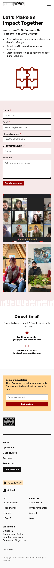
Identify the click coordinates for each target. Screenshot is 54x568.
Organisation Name (14, 146)
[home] (14, 4)
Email (6, 122)
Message (7, 157)
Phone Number (12, 134)
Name (7, 110)
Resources (8, 463)
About (6, 442)
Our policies (8, 549)
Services (7, 458)
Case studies (10, 452)
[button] (48, 4)
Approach (8, 447)
